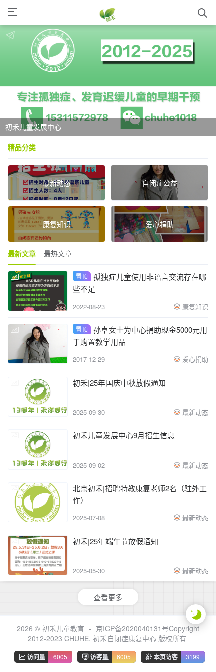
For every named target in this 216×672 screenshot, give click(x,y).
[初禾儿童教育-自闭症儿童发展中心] (107, 12)
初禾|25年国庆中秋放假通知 (119, 382)
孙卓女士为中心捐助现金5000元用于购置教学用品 (140, 335)
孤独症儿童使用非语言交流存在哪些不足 (139, 282)
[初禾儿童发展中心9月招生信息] (38, 449)
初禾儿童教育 (63, 628)
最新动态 (195, 412)
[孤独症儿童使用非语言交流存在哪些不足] (38, 291)
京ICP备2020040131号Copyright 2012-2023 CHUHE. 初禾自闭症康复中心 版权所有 (114, 633)
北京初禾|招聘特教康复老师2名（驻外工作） (140, 494)
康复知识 (195, 306)
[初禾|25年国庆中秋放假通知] (38, 397)
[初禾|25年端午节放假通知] (38, 555)
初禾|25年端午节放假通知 (115, 541)
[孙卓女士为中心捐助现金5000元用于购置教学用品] (38, 344)
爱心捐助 (195, 359)
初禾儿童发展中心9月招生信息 (124, 435)
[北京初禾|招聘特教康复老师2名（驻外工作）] (38, 502)
